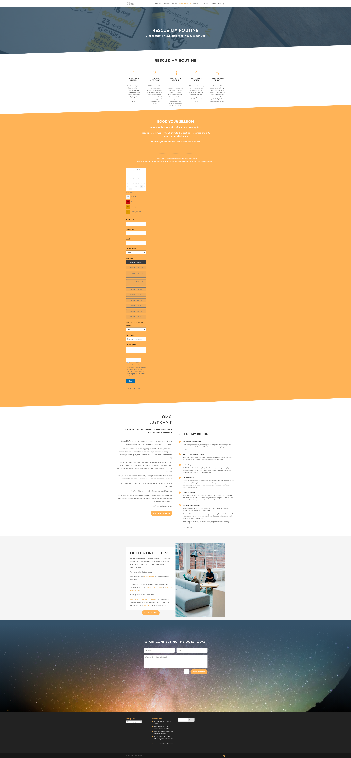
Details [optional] (131, 345)
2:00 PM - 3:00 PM (136, 295)
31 (130, 189)
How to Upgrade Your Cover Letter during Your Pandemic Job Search (163, 739)
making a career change (154, 587)
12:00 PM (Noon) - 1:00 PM (136, 282)
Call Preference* (131, 248)
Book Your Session (161, 513)
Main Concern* (131, 335)
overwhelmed (149, 577)
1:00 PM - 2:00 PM (136, 289)
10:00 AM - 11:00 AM (136, 267)
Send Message (199, 672)
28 (141, 186)
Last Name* (130, 229)
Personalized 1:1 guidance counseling (143, 599)
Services (195, 3)
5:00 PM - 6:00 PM (136, 311)
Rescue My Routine (185, 3)
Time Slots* (130, 258)
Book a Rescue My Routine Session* (134, 323)
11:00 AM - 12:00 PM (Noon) (136, 274)
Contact (213, 3)
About (205, 3)
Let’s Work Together (170, 3)
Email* (128, 239)
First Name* (130, 220)
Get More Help (150, 613)
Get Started (157, 3)
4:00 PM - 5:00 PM (136, 306)
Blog (219, 3)
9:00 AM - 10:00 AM (136, 262)
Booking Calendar (132, 192)
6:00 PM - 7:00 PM (136, 317)
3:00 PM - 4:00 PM (136, 300)
